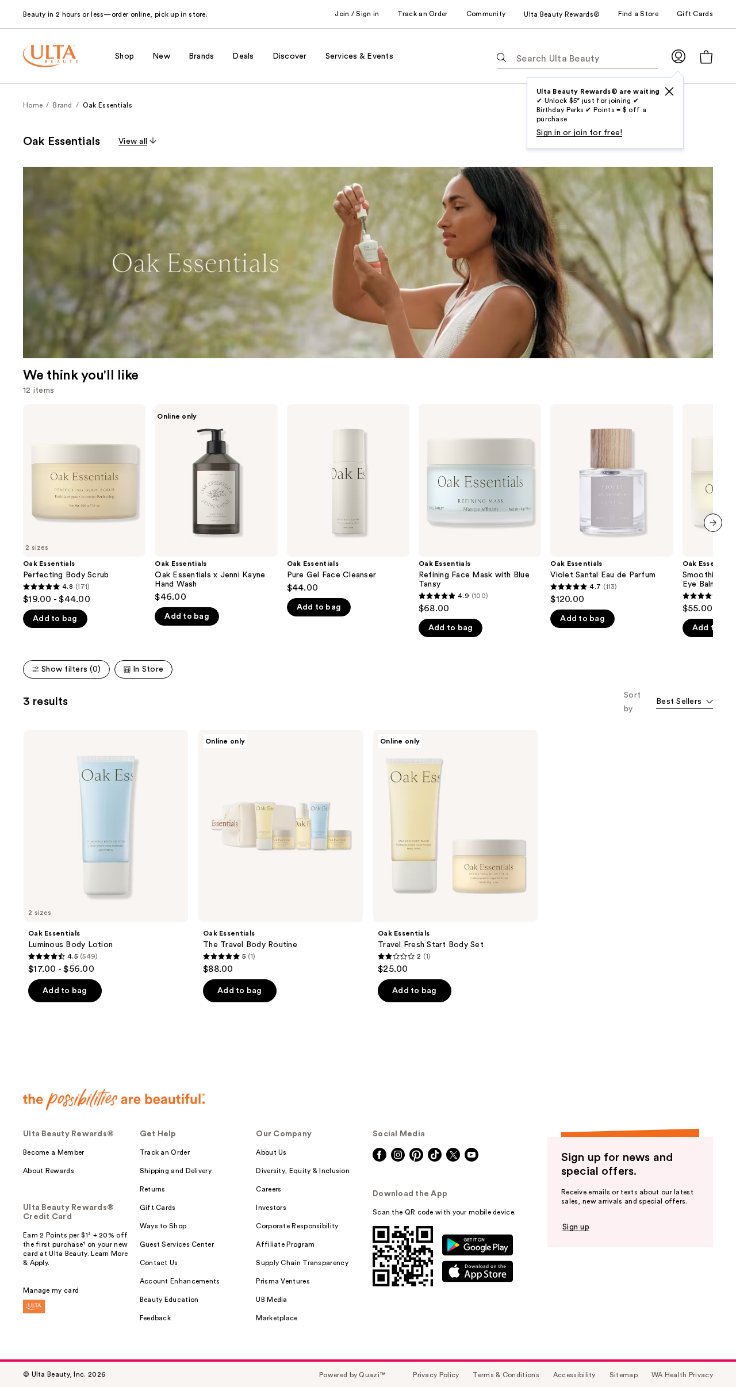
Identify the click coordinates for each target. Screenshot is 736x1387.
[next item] (713, 523)
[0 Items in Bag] (706, 57)
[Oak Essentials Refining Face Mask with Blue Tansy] (480, 509)
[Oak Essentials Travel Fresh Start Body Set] (455, 852)
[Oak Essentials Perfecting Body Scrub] (84, 504)
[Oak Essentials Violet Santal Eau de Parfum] (611, 504)
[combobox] (684, 702)
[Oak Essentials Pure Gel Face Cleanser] (348, 498)
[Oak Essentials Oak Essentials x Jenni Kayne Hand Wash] (216, 503)
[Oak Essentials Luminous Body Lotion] (106, 852)
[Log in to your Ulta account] (678, 56)
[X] (669, 91)
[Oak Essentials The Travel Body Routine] (280, 852)
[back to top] (701, 1352)
